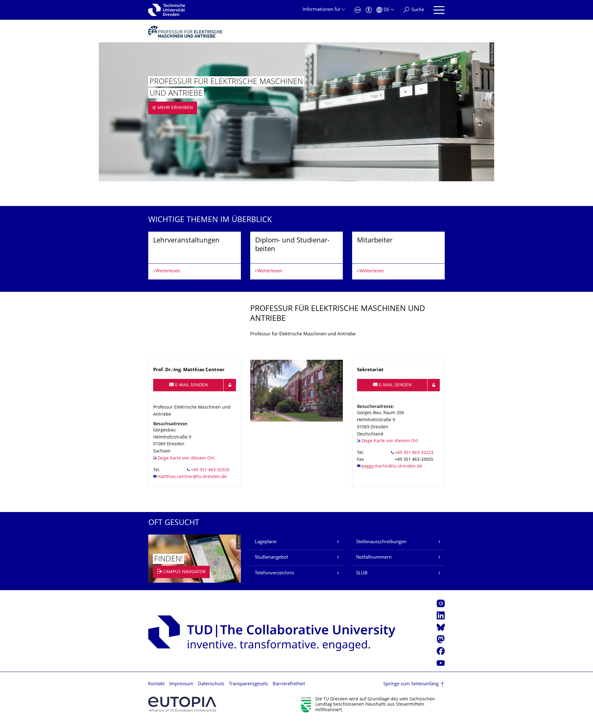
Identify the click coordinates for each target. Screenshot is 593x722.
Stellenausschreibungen (381, 542)
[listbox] (296, 255)
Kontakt (156, 684)
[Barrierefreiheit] (368, 10)
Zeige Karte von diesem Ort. (186, 458)
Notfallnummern (374, 557)
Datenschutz (211, 684)
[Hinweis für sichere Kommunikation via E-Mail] (230, 385)
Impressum (181, 684)
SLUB (362, 573)
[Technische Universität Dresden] (166, 10)
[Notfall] (357, 10)
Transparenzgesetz (248, 684)
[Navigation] (439, 10)
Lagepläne (265, 542)
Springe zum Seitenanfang (411, 684)
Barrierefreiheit (289, 684)
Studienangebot (271, 557)
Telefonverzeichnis (274, 573)
